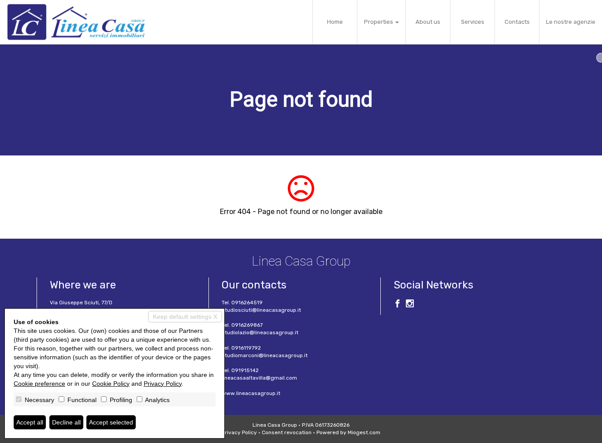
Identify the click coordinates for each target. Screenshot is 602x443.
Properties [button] (379, 21)
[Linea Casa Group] (76, 22)
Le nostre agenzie (570, 21)
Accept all (29, 422)
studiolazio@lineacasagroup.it (260, 332)
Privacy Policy (239, 432)
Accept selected (111, 422)
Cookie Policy (111, 383)
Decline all (66, 422)
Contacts (517, 21)
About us (428, 21)
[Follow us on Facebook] (397, 304)
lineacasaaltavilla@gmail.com (259, 378)
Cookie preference (39, 383)
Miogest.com (364, 432)
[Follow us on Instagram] (410, 304)
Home (335, 21)
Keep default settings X (185, 316)
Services (472, 21)
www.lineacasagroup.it (251, 393)
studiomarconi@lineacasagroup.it (265, 355)
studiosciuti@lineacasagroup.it (261, 310)
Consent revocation (287, 432)
